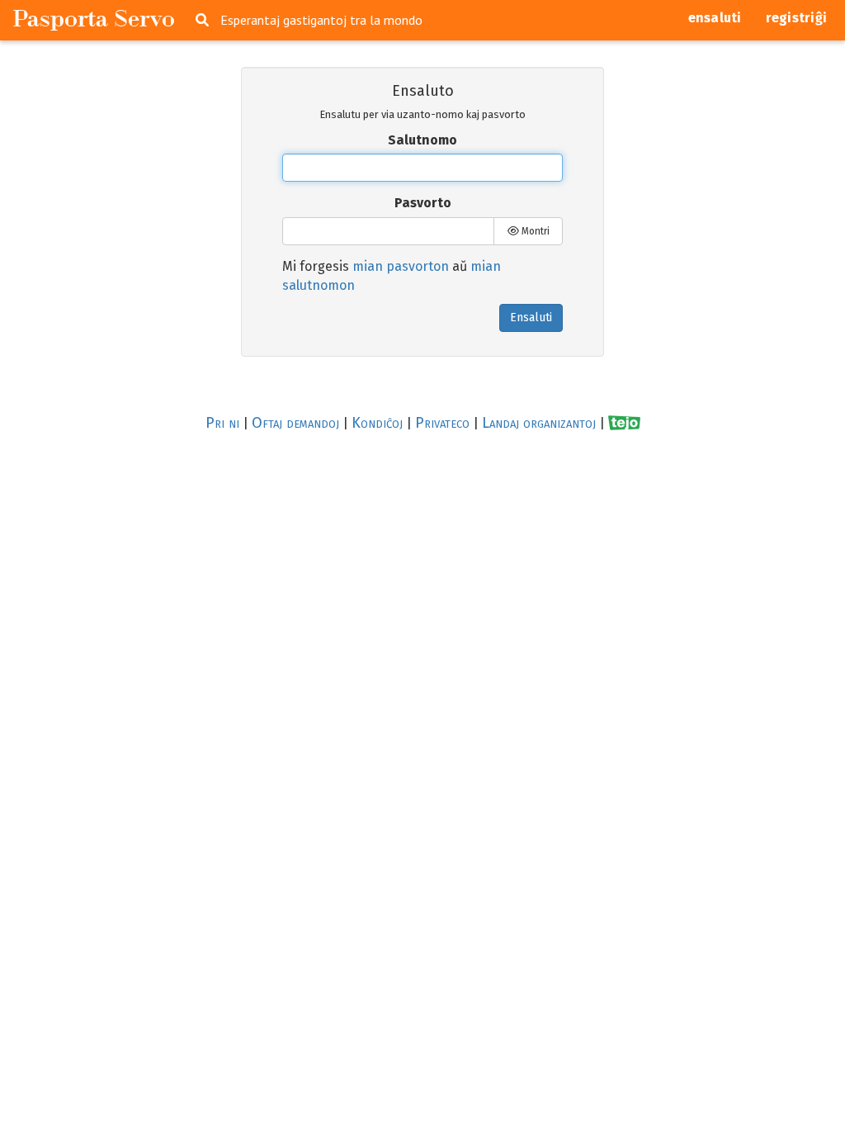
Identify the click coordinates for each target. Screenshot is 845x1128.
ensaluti (715, 18)
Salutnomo (422, 140)
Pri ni (222, 423)
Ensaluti (531, 317)
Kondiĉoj (377, 423)
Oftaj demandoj (295, 423)
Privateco (442, 423)
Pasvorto (422, 203)
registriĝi (797, 18)
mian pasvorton (400, 266)
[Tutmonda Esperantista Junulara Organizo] (624, 423)
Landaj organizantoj (539, 423)
